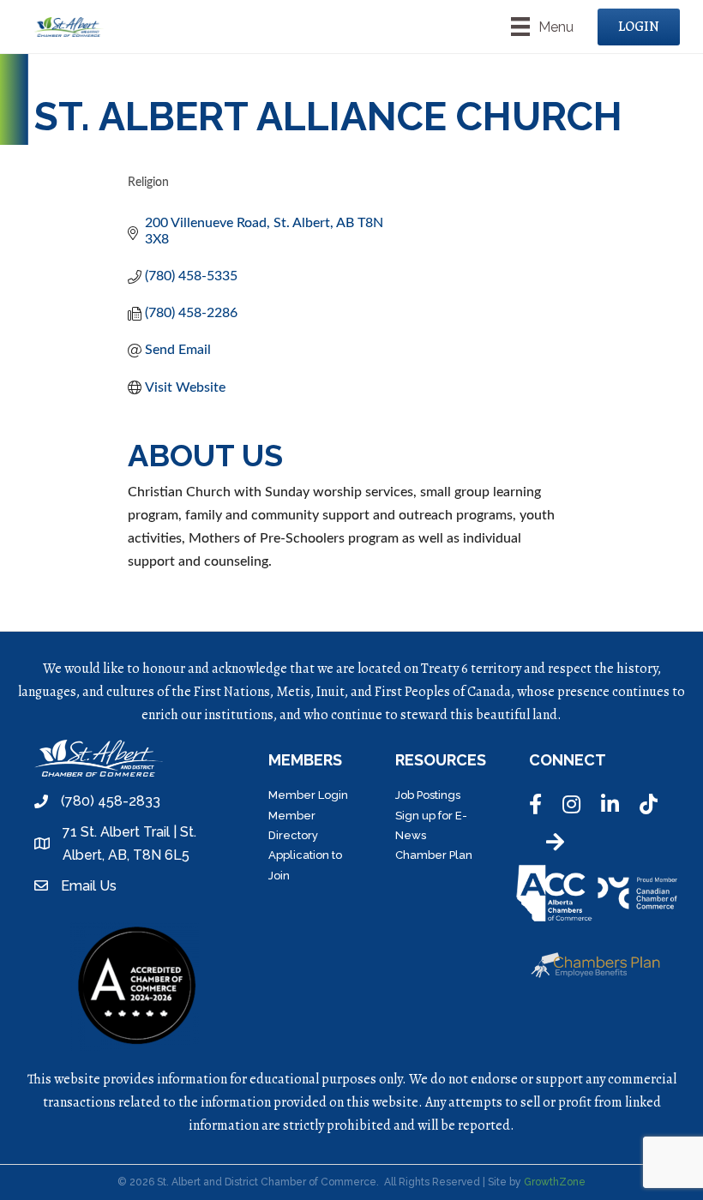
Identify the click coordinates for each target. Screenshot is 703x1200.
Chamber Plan (433, 855)
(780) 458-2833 (110, 801)
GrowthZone (555, 1182)
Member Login (308, 795)
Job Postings (427, 795)
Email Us (89, 886)
